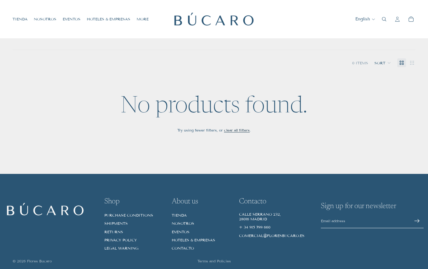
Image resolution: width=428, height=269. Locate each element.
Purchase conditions (128, 215)
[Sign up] (417, 221)
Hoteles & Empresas (193, 240)
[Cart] (411, 19)
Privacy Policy (120, 240)
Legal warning (121, 248)
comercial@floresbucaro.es (272, 235)
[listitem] (142, 19)
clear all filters (237, 130)
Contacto (183, 248)
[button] (382, 63)
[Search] (384, 19)
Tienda (179, 215)
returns (113, 231)
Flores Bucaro (39, 261)
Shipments (116, 223)
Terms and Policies (214, 261)
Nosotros (183, 223)
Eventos (181, 231)
